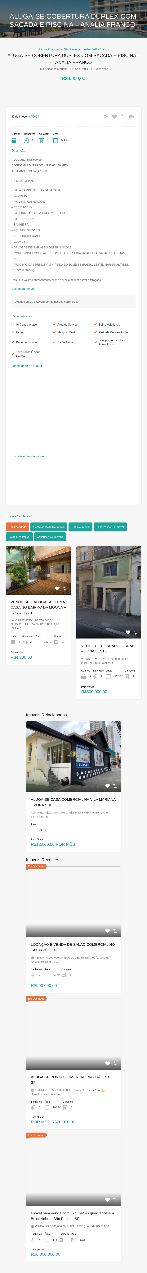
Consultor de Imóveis (50, 536)
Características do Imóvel (49, 526)
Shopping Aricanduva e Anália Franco (113, 342)
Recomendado (17, 526)
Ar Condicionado (26, 324)
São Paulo (70, 49)
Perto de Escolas (27, 342)
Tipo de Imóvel (80, 526)
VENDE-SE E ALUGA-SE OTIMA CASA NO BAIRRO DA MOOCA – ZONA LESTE (38, 607)
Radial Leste (65, 342)
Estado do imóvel (19, 536)
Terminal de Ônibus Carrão (28, 354)
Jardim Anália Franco (95, 49)
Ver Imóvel (38, 584)
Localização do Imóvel (110, 526)
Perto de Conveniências (114, 332)
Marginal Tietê (66, 332)
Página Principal (48, 49)
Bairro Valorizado (109, 324)
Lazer (19, 332)
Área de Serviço (67, 324)
